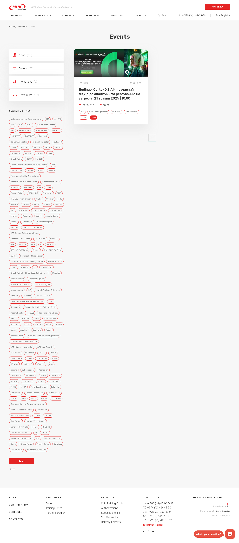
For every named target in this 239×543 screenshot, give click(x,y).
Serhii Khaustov (223, 511)
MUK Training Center (112, 503)
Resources (93, 15)
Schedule (68, 15)
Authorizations (109, 508)
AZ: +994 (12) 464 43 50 (157, 507)
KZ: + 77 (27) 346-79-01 (157, 516)
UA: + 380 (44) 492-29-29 (158, 503)
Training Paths (54, 508)
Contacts (140, 15)
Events (50, 503)
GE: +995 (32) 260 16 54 (157, 511)
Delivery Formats (111, 522)
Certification (42, 15)
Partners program (56, 512)
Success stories (110, 512)
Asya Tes (226, 506)
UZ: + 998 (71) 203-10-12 (157, 520)
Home (12, 497)
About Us (117, 15)
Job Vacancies (109, 517)
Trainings (15, 15)
